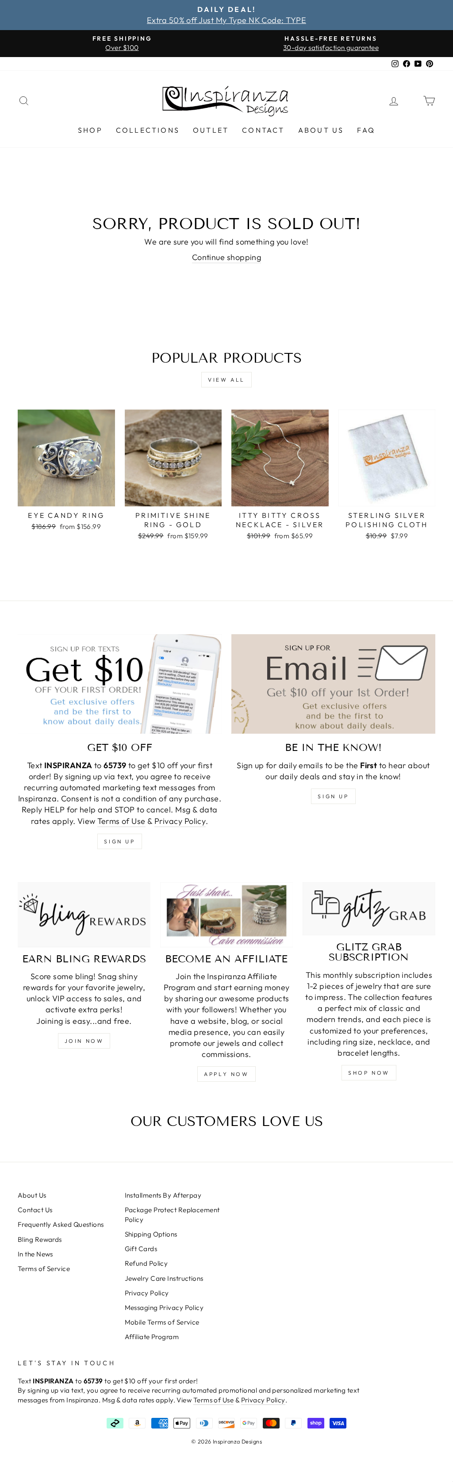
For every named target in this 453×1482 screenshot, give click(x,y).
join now (84, 1041)
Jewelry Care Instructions (164, 1278)
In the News (35, 1254)
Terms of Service (44, 1268)
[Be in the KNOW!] (333, 684)
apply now (226, 1074)
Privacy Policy (180, 821)
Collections (148, 130)
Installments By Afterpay (163, 1195)
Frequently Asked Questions (61, 1224)
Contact (263, 130)
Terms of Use (121, 821)
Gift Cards (141, 1249)
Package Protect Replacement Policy (172, 1214)
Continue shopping (226, 257)
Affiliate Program (152, 1337)
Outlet (211, 130)
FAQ (366, 130)
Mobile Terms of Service (162, 1322)
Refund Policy (146, 1263)
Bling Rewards (40, 1239)
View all (226, 379)
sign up (119, 841)
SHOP (90, 130)
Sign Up (333, 796)
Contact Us (35, 1210)
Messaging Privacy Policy (164, 1307)
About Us (321, 130)
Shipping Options (151, 1234)
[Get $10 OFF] (120, 684)
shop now (369, 1072)
